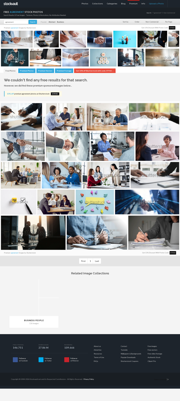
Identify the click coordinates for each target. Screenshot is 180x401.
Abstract (52, 22)
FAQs (96, 361)
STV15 (172, 28)
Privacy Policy (89, 379)
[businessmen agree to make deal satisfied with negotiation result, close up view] (23, 147)
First (83, 261)
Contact (124, 346)
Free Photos (11, 71)
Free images (152, 346)
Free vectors (152, 350)
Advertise (97, 350)
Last (97, 261)
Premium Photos (27, 71)
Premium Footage (64, 71)
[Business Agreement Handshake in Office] (152, 40)
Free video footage (155, 354)
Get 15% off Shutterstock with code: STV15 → (95, 71)
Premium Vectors (45, 71)
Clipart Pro (152, 361)
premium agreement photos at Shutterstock (32, 94)
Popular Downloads (128, 357)
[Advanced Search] (172, 3)
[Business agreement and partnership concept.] (18, 203)
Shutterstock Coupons (129, 361)
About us (97, 346)
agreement (14, 28)
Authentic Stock (154, 357)
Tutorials (124, 350)
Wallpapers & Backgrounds (131, 354)
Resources (98, 354)
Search (149, 13)
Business (60, 22)
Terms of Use (99, 357)
